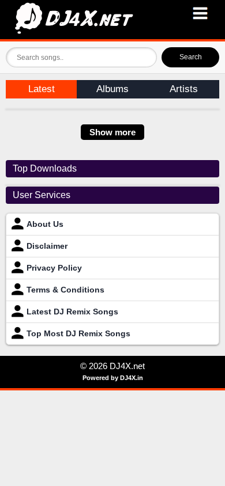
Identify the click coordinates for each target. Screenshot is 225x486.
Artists (184, 88)
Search (190, 57)
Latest (41, 88)
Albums (112, 88)
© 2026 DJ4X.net (112, 366)
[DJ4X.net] (112, 19)
